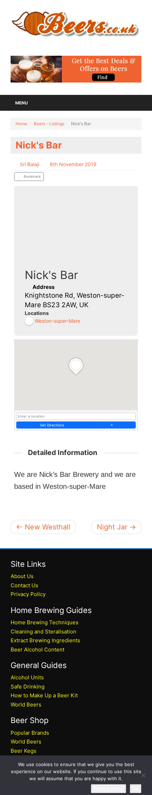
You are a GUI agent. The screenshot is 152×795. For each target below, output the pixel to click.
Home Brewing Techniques (44, 622)
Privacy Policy (28, 594)
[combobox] (76, 416)
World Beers (26, 704)
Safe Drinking (28, 686)
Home (21, 123)
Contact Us (24, 585)
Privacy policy (108, 788)
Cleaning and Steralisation (43, 631)
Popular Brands (30, 732)
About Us (22, 576)
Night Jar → (116, 527)
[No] (143, 775)
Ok (136, 788)
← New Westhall (43, 527)
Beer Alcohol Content (37, 649)
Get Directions (52, 425)
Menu (21, 102)
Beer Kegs (23, 750)
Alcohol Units (27, 677)
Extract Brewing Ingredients (45, 640)
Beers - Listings (49, 123)
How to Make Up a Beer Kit (44, 695)
